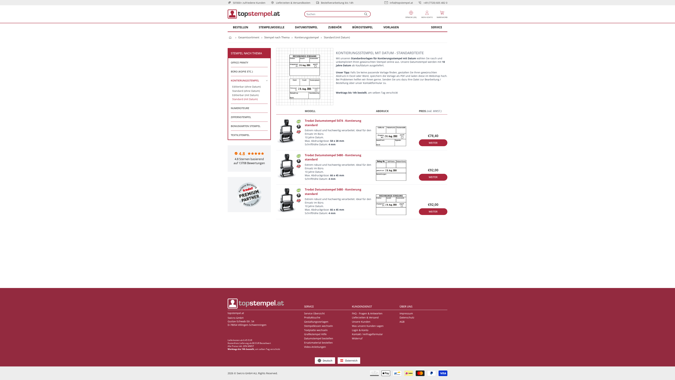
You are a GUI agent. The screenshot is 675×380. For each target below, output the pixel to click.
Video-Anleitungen (315, 347)
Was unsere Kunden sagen (368, 326)
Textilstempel (240, 135)
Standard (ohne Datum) (246, 91)
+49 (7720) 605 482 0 (435, 2)
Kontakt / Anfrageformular (367, 334)
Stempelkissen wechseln (318, 326)
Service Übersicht (314, 313)
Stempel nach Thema (277, 37)
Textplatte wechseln (316, 330)
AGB (402, 321)
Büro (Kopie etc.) (242, 71)
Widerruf (357, 338)
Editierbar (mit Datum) (245, 95)
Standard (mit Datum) (337, 37)
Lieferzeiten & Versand (365, 317)
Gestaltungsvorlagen (316, 321)
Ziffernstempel (241, 117)
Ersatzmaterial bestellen (318, 342)
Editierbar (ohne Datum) (246, 86)
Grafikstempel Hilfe (315, 334)
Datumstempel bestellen (318, 338)
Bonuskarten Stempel (246, 126)
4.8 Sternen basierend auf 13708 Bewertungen (249, 161)
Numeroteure (240, 108)
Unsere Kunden (361, 321)
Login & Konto (360, 330)
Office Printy (239, 62)
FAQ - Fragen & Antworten (367, 313)
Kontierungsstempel (307, 37)
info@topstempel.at (401, 2)
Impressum (406, 313)
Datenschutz (407, 317)
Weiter (433, 142)
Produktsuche (312, 317)
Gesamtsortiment (248, 37)
